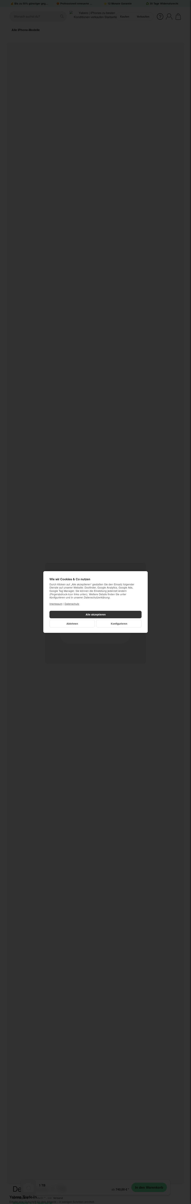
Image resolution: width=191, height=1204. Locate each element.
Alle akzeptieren (96, 614)
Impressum (55, 604)
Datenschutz (72, 604)
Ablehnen (72, 623)
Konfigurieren (119, 623)
